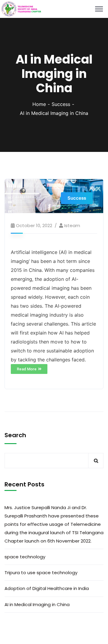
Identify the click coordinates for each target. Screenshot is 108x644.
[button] (29, 369)
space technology (24, 557)
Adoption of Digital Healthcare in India (46, 588)
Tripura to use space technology (40, 572)
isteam (72, 225)
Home (39, 104)
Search (15, 435)
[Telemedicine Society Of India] (21, 8)
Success (61, 104)
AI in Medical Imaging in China (37, 604)
